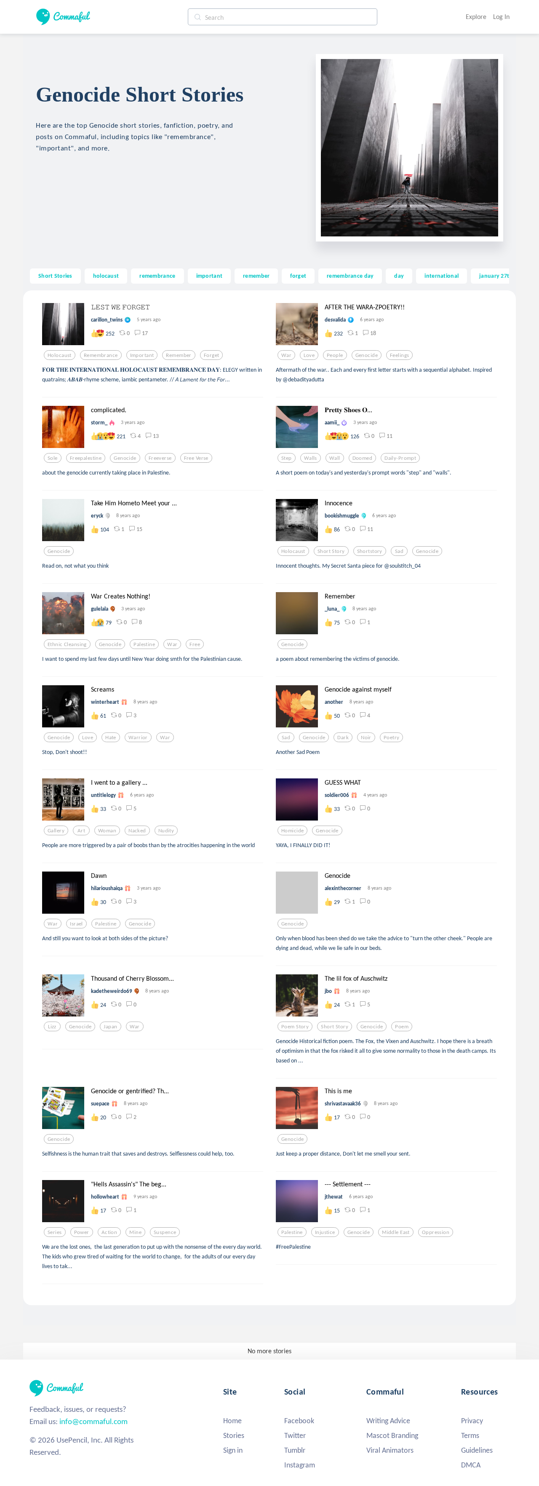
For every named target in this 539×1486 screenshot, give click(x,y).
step (286, 458)
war (286, 355)
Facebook (299, 1420)
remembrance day (350, 275)
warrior (138, 737)
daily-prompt (400, 458)
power (81, 1232)
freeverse (160, 458)
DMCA (470, 1465)
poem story (295, 1027)
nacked (137, 831)
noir (366, 737)
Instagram (299, 1465)
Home (232, 1420)
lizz (52, 1027)
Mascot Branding (392, 1435)
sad (399, 551)
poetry (392, 737)
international (441, 275)
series (55, 1232)
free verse (196, 458)
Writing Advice (388, 1420)
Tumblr (294, 1450)
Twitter (295, 1435)
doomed (362, 458)
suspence (165, 1232)
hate (110, 737)
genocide (366, 355)
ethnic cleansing (67, 644)
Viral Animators (390, 1450)
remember (256, 275)
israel (76, 924)
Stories (233, 1435)
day (399, 275)
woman (107, 831)
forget (298, 275)
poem (401, 1027)
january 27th (495, 275)
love (309, 355)
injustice (325, 1232)
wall (334, 458)
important (209, 275)
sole (53, 458)
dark (343, 737)
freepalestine (86, 458)
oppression (435, 1232)
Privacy (472, 1420)
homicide (292, 831)
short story (331, 551)
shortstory (369, 551)
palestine (144, 644)
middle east (396, 1232)
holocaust (106, 275)
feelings (399, 355)
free (194, 644)
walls (310, 458)
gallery (56, 831)
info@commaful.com (93, 1421)
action (109, 1232)
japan (110, 1027)
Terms (470, 1435)
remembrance (157, 275)
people (335, 355)
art (81, 831)
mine (135, 1232)
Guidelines (477, 1450)
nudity (166, 831)
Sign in (233, 1450)
